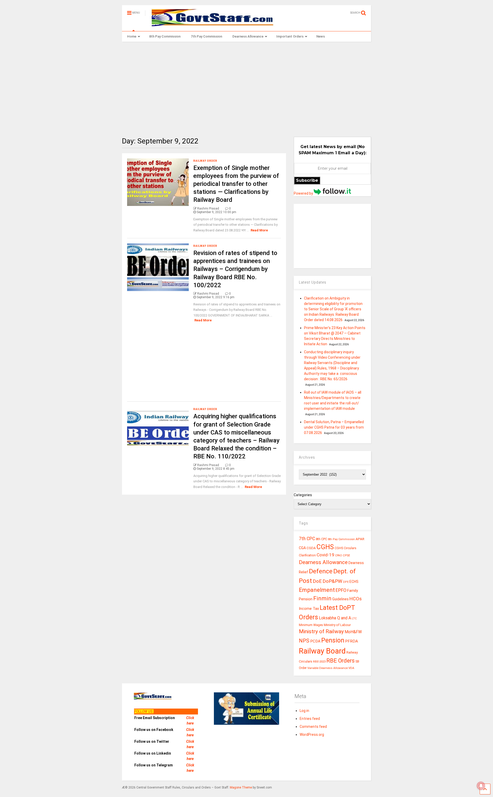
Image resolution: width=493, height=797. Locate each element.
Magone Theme (241, 787)
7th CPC (307, 538)
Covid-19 (325, 554)
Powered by (304, 193)
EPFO (341, 590)
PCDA (315, 641)
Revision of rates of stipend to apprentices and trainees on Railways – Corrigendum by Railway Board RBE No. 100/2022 (235, 269)
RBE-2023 (319, 661)
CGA (302, 548)
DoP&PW (332, 581)
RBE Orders (340, 660)
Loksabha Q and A (335, 617)
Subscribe (307, 180)
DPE (346, 582)
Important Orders (290, 36)
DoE (317, 581)
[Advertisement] (246, 85)
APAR (360, 539)
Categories (303, 495)
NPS (304, 641)
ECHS (353, 581)
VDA (351, 668)
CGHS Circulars (345, 548)
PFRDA (351, 641)
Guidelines (340, 599)
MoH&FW (353, 631)
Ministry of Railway (321, 631)
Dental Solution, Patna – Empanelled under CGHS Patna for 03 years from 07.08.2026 (334, 427)
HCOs (355, 598)
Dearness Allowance (247, 36)
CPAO (338, 555)
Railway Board (322, 651)
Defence (321, 571)
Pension (332, 640)
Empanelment (317, 589)
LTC (354, 618)
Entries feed (310, 719)
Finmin (322, 598)
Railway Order (205, 160)
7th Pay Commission (206, 36)
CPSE (346, 555)
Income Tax (309, 608)
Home (131, 36)
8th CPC (321, 539)
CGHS (325, 547)
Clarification (307, 555)
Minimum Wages (311, 625)
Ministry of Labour (337, 625)
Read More (259, 230)
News (320, 36)
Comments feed (313, 726)
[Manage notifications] (481, 786)
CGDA (311, 548)
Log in (304, 711)
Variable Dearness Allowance (327, 668)
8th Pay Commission (165, 36)
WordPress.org (312, 734)
